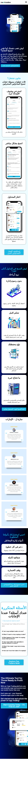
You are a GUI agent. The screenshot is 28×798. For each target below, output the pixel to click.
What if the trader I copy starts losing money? (13, 647)
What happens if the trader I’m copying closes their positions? (13, 638)
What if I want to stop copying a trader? (14, 634)
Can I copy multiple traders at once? (13, 631)
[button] (26, 2)
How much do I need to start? (11, 621)
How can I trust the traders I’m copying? (14, 650)
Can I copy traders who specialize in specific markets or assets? (12, 642)
